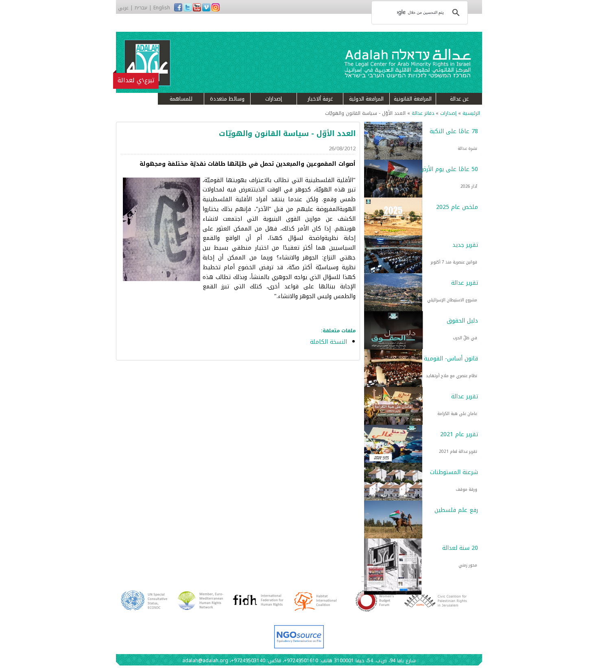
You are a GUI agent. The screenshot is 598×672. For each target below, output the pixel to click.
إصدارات (273, 99)
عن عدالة (459, 99)
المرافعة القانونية (413, 99)
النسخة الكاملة (328, 341)
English (161, 7)
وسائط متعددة (227, 99)
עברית (141, 7)
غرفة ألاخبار (320, 99)
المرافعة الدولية (366, 99)
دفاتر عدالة (423, 113)
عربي (123, 7)
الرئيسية (471, 113)
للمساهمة (181, 99)
